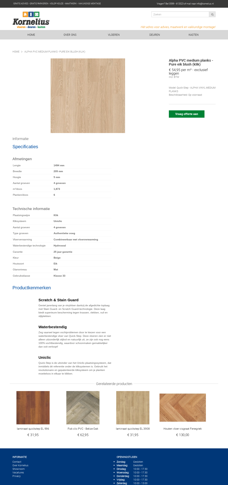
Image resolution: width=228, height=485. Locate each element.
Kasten (194, 34)
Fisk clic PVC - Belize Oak (83, 429)
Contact (16, 461)
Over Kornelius (20, 465)
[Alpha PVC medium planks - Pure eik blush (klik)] (87, 95)
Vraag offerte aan (186, 114)
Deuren (154, 34)
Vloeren (114, 34)
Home (31, 34)
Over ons (70, 34)
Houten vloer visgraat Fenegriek (183, 429)
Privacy (16, 476)
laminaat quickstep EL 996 (33, 429)
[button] (107, 221)
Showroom (18, 469)
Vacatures (18, 472)
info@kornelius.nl (205, 3)
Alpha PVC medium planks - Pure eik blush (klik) (54, 51)
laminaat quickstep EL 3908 (133, 429)
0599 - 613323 (176, 3)
